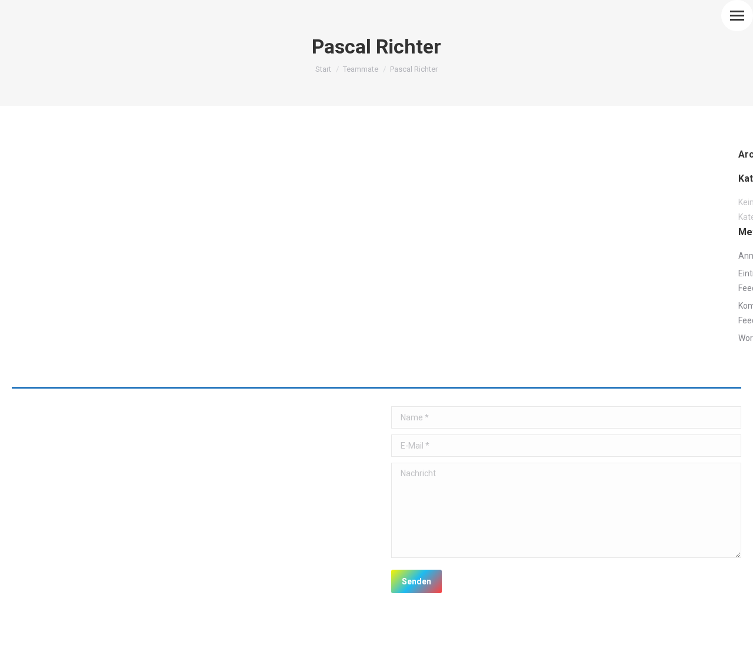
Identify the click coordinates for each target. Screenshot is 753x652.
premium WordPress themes (134, 634)
